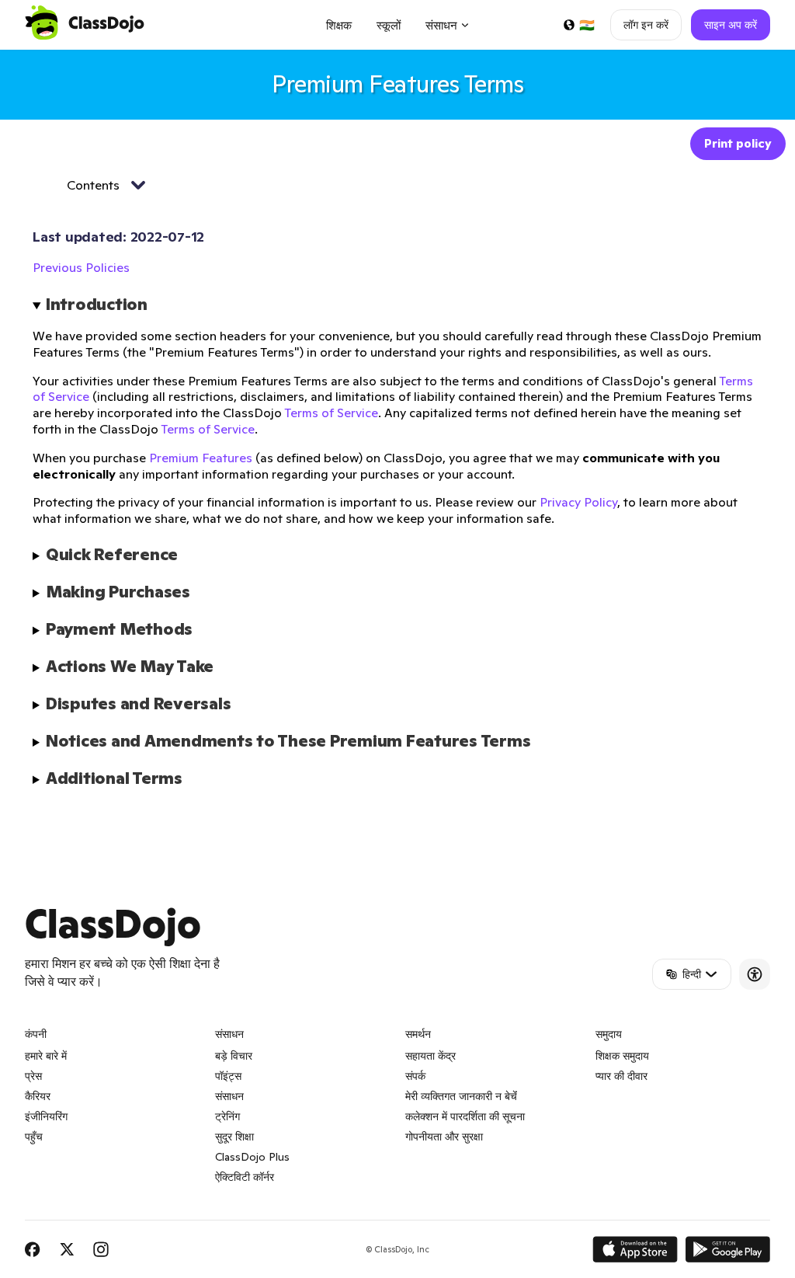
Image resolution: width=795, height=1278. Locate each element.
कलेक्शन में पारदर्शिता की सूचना (465, 1116)
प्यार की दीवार (621, 1076)
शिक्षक (339, 25)
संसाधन (229, 1096)
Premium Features (200, 457)
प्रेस (33, 1076)
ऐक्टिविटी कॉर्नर (244, 1177)
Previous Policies (81, 267)
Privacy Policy (578, 502)
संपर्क (415, 1076)
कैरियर (37, 1096)
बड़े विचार (233, 1056)
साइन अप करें (730, 25)
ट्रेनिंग (227, 1116)
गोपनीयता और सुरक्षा (444, 1137)
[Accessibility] (754, 974)
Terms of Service (331, 412)
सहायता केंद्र (430, 1056)
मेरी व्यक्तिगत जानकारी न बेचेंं (461, 1096)
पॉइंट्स (228, 1076)
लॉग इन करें (645, 25)
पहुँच (34, 1137)
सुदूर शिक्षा (234, 1137)
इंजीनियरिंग (46, 1116)
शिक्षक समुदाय (622, 1056)
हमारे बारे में (46, 1056)
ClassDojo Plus (252, 1157)
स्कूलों (389, 25)
